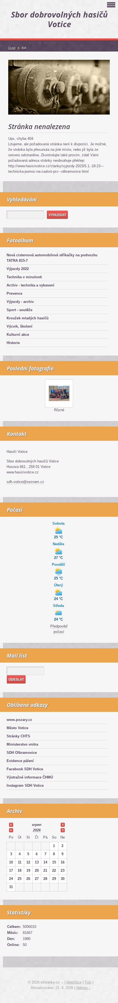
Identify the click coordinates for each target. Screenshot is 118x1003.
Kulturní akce (18, 335)
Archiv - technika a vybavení (30, 285)
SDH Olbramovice (22, 753)
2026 (37, 830)
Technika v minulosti (24, 277)
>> (62, 824)
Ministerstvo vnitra (22, 744)
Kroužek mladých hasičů (28, 318)
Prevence (14, 293)
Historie (13, 343)
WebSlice (74, 982)
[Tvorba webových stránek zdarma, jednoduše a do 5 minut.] (62, 983)
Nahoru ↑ (83, 988)
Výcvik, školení (19, 326)
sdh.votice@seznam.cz (25, 482)
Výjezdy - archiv (20, 302)
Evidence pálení (20, 761)
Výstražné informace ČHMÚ (30, 777)
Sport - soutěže (19, 310)
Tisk (88, 982)
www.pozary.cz (19, 720)
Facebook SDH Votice (25, 769)
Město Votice (17, 728)
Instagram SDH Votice (25, 785)
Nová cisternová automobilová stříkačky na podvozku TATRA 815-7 (52, 258)
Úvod (11, 48)
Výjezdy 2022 (18, 269)
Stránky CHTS (18, 736)
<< (11, 824)
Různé (59, 410)
